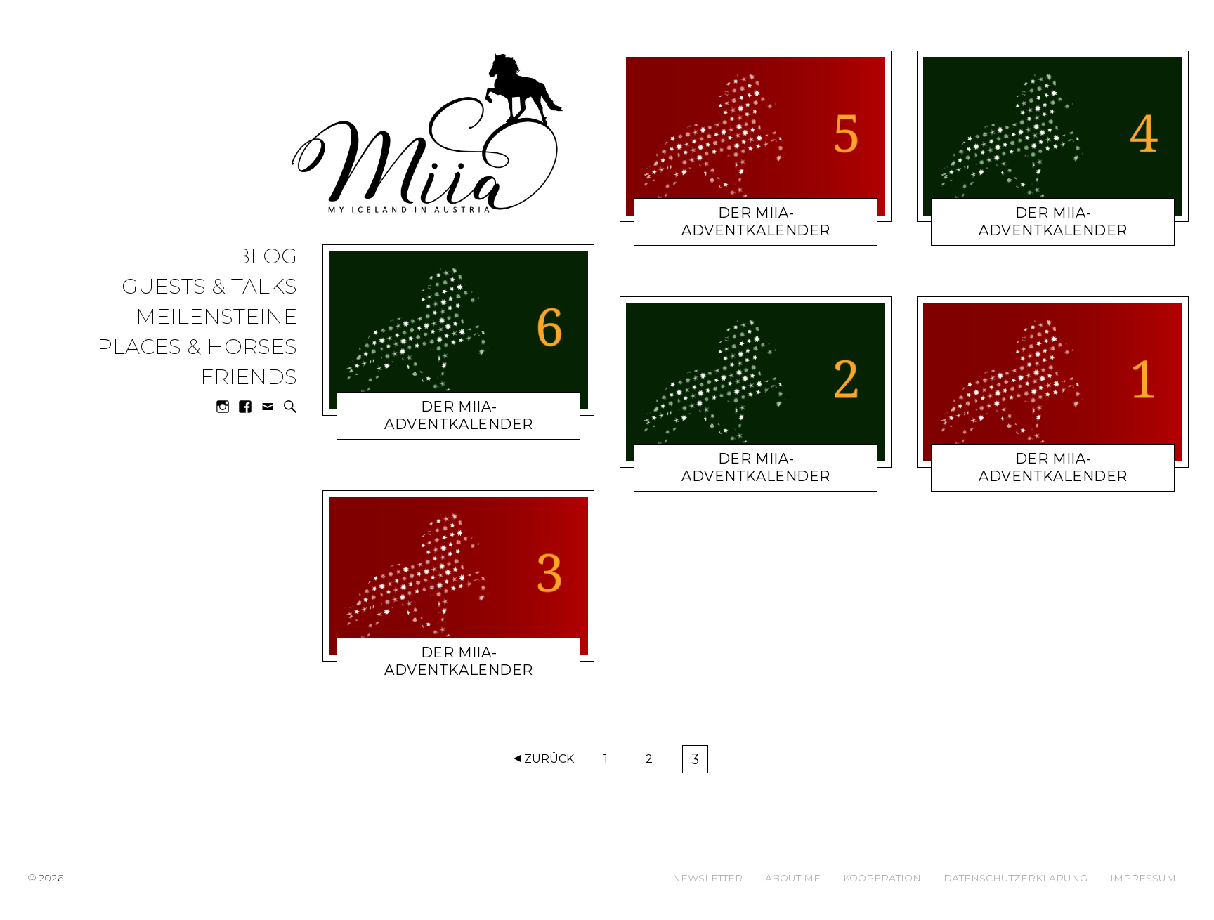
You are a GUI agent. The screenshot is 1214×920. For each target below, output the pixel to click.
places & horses (197, 347)
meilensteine (216, 317)
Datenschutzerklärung (1016, 878)
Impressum (1143, 878)
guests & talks (209, 287)
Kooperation (882, 878)
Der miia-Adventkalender (458, 415)
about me (793, 878)
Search (290, 406)
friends (248, 377)
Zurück (549, 758)
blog (265, 256)
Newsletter (707, 878)
